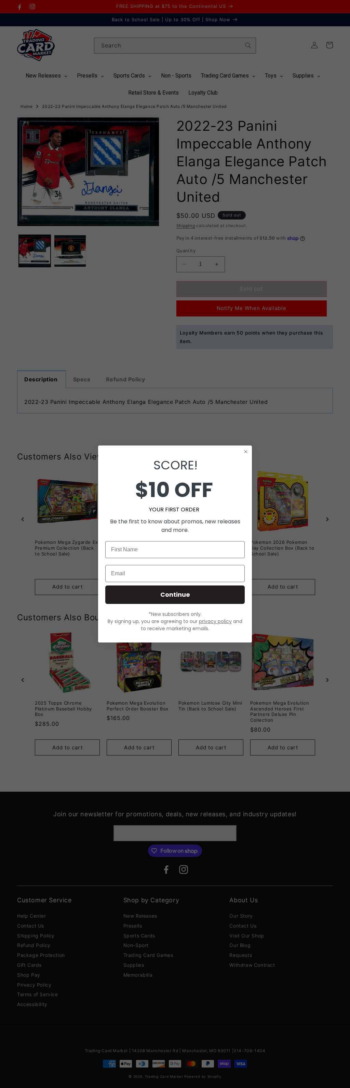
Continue (175, 594)
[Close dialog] (245, 451)
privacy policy (215, 621)
